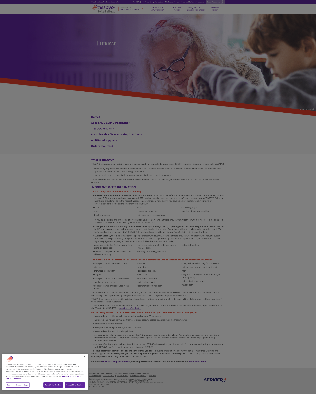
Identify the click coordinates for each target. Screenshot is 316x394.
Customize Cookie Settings (17, 385)
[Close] (84, 356)
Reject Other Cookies (53, 385)
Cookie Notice (68, 376)
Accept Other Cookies (74, 385)
